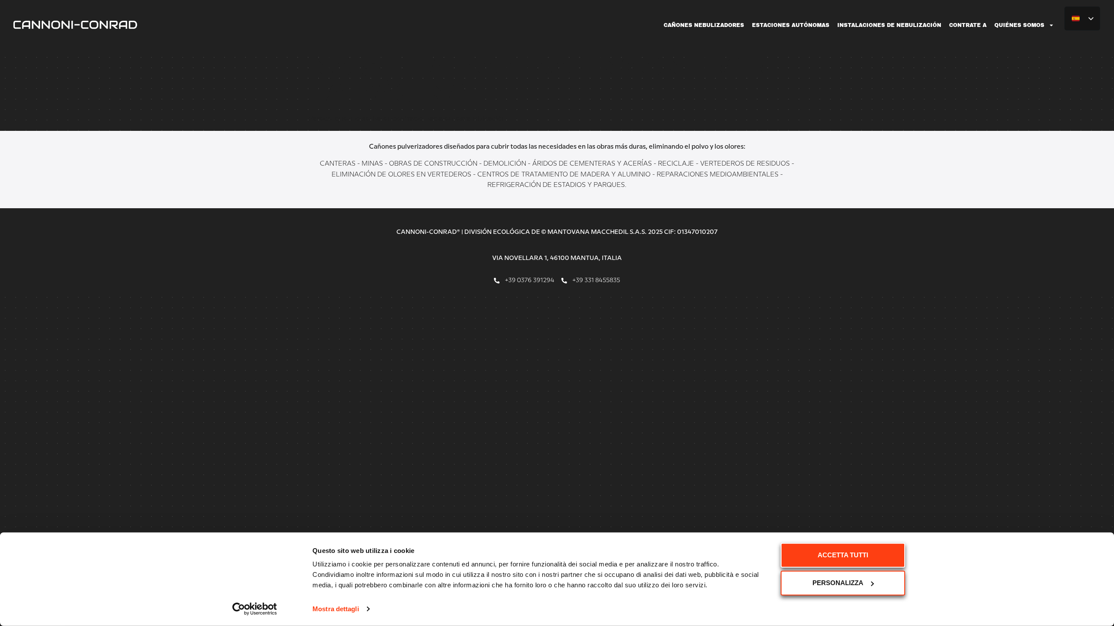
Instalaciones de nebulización (889, 25)
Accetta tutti (843, 555)
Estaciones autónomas (790, 25)
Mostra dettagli (335, 609)
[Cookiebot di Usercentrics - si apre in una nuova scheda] (255, 609)
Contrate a (967, 25)
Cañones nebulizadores (704, 25)
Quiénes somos (1019, 25)
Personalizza (837, 582)
